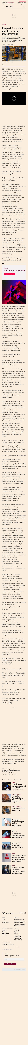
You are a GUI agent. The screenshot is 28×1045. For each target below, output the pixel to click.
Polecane (10, 779)
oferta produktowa (7, 949)
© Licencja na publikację (8, 769)
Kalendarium (17, 947)
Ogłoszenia (5, 932)
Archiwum (4, 935)
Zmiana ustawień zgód (19, 921)
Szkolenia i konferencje (8, 944)
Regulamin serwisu (18, 922)
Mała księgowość (18, 935)
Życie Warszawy (18, 939)
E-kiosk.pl (16, 930)
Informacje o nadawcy (19, 924)
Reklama (4, 930)
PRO (11, 7)
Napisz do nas (5, 922)
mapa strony (5, 947)
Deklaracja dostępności (19, 925)
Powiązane (4, 779)
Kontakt (4, 921)
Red (3, 65)
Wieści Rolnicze (18, 938)
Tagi (21, 779)
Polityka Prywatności (19, 919)
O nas (3, 919)
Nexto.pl (16, 933)
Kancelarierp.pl (17, 936)
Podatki (4, 24)
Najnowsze (16, 779)
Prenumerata (5, 933)
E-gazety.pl (16, 932)
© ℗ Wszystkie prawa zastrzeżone (11, 770)
